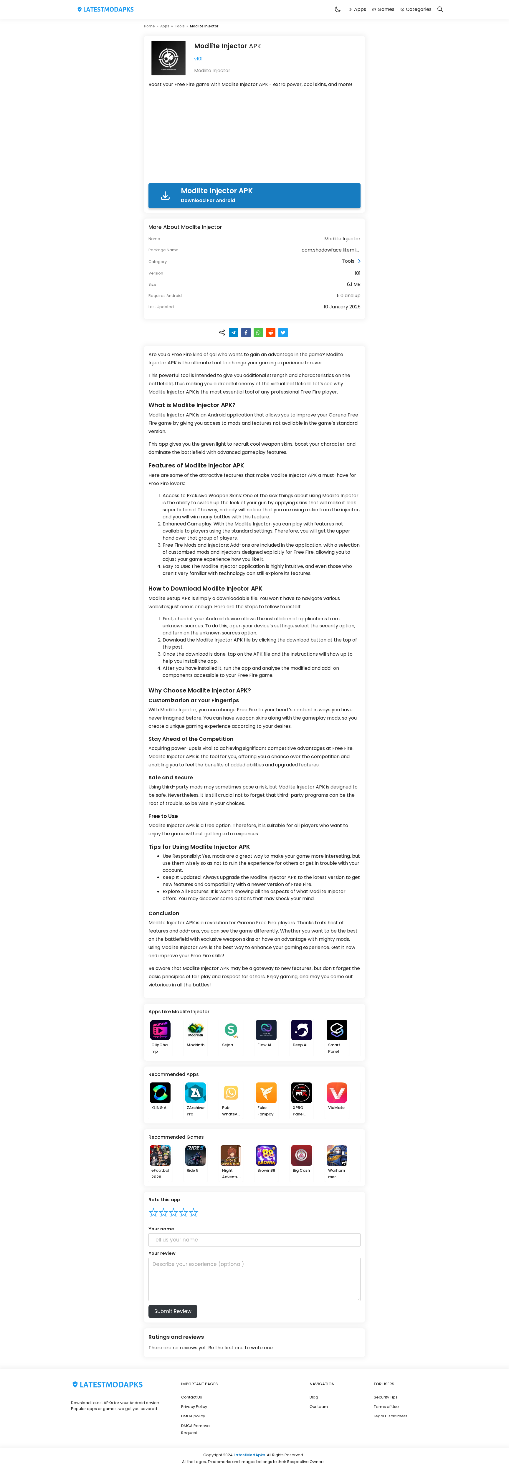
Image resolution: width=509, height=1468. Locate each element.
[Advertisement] (254, 136)
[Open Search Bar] (440, 9)
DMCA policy (193, 1416)
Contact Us (191, 1397)
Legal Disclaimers (390, 1416)
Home (149, 26)
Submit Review (172, 1311)
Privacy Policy (194, 1406)
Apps (360, 9)
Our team (319, 1406)
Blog (314, 1397)
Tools (180, 26)
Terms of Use (386, 1406)
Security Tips (386, 1397)
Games (386, 9)
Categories (419, 9)
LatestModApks (249, 1455)
